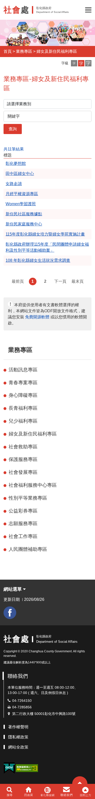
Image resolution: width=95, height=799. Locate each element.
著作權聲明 (18, 727)
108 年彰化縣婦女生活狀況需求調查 (38, 260)
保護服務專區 (23, 459)
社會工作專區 (23, 536)
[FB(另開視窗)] (10, 612)
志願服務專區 (23, 523)
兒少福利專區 (23, 421)
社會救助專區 (23, 446)
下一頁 (60, 281)
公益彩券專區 (23, 510)
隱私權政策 (18, 737)
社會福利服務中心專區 (33, 485)
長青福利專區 (23, 408)
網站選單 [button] (13, 589)
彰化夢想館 (16, 163)
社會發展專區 (23, 472)
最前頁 (18, 281)
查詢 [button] (13, 129)
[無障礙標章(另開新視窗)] (27, 768)
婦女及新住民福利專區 (56, 51)
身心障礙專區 (23, 395)
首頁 (8, 51)
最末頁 (77, 281)
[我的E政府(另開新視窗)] (9, 768)
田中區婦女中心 (20, 173)
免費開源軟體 (37, 317)
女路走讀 (14, 184)
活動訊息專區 (23, 369)
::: (6, 349)
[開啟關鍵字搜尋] (9, 791)
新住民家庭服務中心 (24, 224)
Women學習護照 (21, 204)
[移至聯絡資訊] (66, 791)
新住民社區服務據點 (24, 214)
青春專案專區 (23, 382)
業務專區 (24, 51)
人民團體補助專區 (28, 549)
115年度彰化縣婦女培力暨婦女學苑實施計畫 (45, 234)
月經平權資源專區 (22, 194)
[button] (88, 10)
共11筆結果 (14, 149)
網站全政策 (18, 747)
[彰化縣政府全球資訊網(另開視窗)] (47, 791)
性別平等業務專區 (28, 498)
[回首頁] (28, 791)
